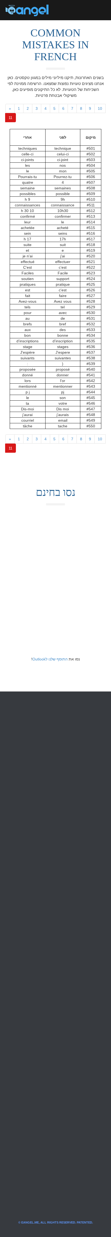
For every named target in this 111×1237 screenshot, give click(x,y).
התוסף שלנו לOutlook (50, 659)
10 (100, 108)
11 (10, 117)
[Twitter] (61, 10)
